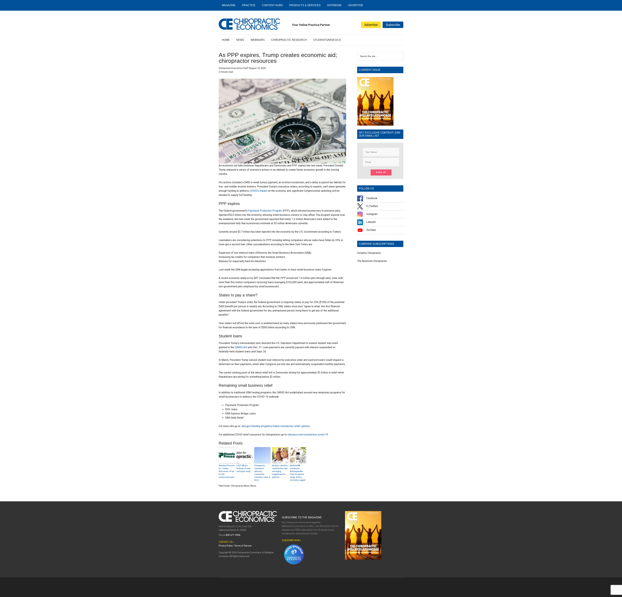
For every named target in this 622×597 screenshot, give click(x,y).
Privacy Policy (226, 545)
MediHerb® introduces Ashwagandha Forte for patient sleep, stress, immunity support (297, 472)
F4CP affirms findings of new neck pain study (243, 468)
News (253, 485)
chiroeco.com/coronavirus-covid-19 (308, 434)
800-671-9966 (233, 535)
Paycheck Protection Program (265, 210)
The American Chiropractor (372, 261)
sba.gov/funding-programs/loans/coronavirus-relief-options (276, 426)
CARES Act (241, 347)
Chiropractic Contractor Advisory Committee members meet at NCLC (262, 472)
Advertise (371, 25)
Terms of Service (243, 545)
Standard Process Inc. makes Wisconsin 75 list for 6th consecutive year (227, 471)
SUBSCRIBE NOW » (291, 540)
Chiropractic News (240, 485)
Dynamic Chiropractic (369, 252)
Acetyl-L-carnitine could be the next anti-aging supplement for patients (280, 471)
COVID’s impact (258, 190)
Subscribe (393, 25)
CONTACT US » (226, 542)
